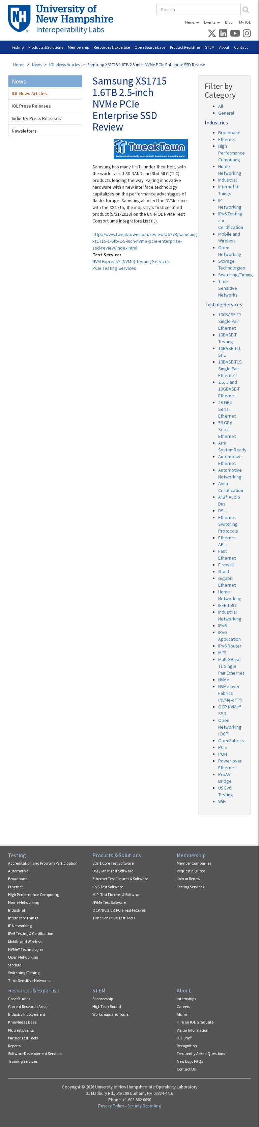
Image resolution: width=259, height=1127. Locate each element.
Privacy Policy (111, 1106)
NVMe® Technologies (25, 949)
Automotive (18, 870)
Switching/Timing (235, 275)
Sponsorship (102, 998)
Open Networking (23, 957)
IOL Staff (184, 1037)
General (226, 113)
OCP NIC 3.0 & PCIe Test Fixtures (118, 910)
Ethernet (227, 139)
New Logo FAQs (190, 1061)
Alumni (183, 1014)
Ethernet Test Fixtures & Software (120, 878)
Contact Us (186, 1069)
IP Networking (20, 925)
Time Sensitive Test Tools (113, 917)
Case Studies (19, 998)
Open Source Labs (150, 47)
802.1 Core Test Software (113, 863)
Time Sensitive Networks (228, 288)
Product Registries (185, 47)
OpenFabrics (231, 740)
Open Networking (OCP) (229, 727)
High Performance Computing (231, 153)
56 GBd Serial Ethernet (227, 429)
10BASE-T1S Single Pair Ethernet (230, 368)
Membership (78, 47)
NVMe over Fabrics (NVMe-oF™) (230, 693)
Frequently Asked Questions (201, 1053)
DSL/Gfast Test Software (112, 870)
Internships (186, 998)
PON (222, 754)
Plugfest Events (21, 1030)
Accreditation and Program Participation (43, 863)
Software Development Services (35, 1053)
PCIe (222, 747)
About (224, 47)
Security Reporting (144, 1106)
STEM (209, 47)
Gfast (223, 571)
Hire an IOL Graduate (195, 1022)
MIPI (222, 653)
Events (209, 22)
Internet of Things (23, 917)
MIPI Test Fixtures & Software (116, 894)
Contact (241, 47)
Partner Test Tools (23, 1037)
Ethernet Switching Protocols (228, 524)
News (190, 22)
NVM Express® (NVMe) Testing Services (131, 261)
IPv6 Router (229, 646)
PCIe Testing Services (114, 268)
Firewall (226, 565)
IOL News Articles (64, 65)
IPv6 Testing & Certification (30, 933)
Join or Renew (188, 878)
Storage (14, 964)
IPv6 (222, 626)
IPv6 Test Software (107, 886)
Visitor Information (192, 1030)
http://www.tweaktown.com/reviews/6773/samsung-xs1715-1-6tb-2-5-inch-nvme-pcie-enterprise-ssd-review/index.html (145, 241)
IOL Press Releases (31, 106)
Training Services (22, 1061)
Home (18, 65)
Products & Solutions (45, 47)
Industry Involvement (26, 1014)
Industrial (227, 180)
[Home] (63, 19)
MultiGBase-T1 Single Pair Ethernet (231, 666)
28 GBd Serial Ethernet (227, 409)
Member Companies (194, 863)
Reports (14, 1045)
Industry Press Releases (36, 118)
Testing (17, 47)
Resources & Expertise (112, 47)
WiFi (222, 801)
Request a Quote (191, 870)
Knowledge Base (22, 1022)
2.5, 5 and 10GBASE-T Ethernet (229, 389)
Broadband (229, 133)
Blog (228, 22)
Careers (183, 1006)
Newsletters (24, 131)
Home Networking (23, 902)
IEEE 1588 (227, 605)
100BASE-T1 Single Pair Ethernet (229, 321)
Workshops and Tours (110, 1014)
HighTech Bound (106, 1006)
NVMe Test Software (109, 902)
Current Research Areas (28, 1006)
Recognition (187, 1045)
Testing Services (190, 886)
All (220, 106)
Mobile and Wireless (24, 941)
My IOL (245, 22)
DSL (222, 511)
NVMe (223, 680)
